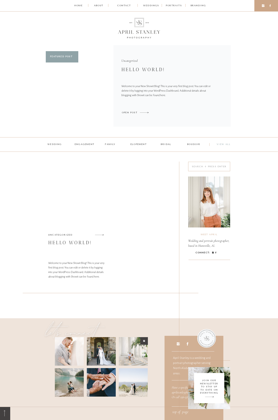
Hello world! (143, 69)
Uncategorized (129, 61)
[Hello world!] (144, 112)
